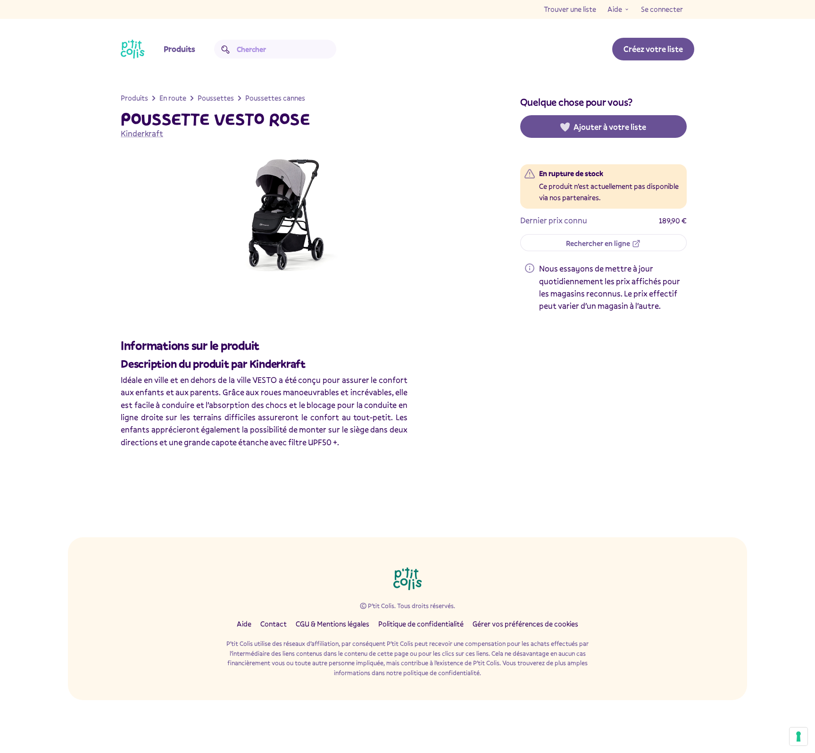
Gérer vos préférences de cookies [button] (525, 623)
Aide (614, 9)
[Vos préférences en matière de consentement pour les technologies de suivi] (798, 736)
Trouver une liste (570, 9)
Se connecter (662, 9)
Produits (179, 48)
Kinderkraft (142, 133)
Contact (273, 623)
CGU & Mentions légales (332, 623)
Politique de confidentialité (421, 623)
